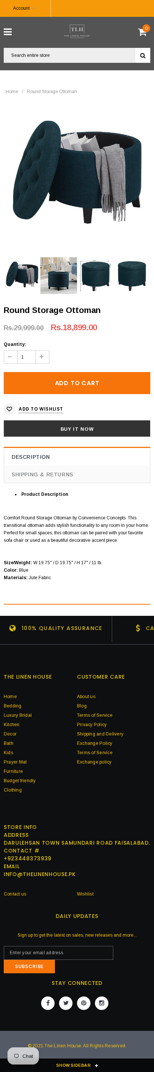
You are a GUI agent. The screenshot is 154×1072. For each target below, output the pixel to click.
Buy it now (77, 429)
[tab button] (82, 494)
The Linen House (62, 1045)
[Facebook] (48, 1003)
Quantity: (15, 344)
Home (12, 91)
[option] (77, 176)
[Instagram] (101, 1003)
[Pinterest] (83, 1003)
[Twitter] (66, 1003)
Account (21, 8)
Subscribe (29, 966)
